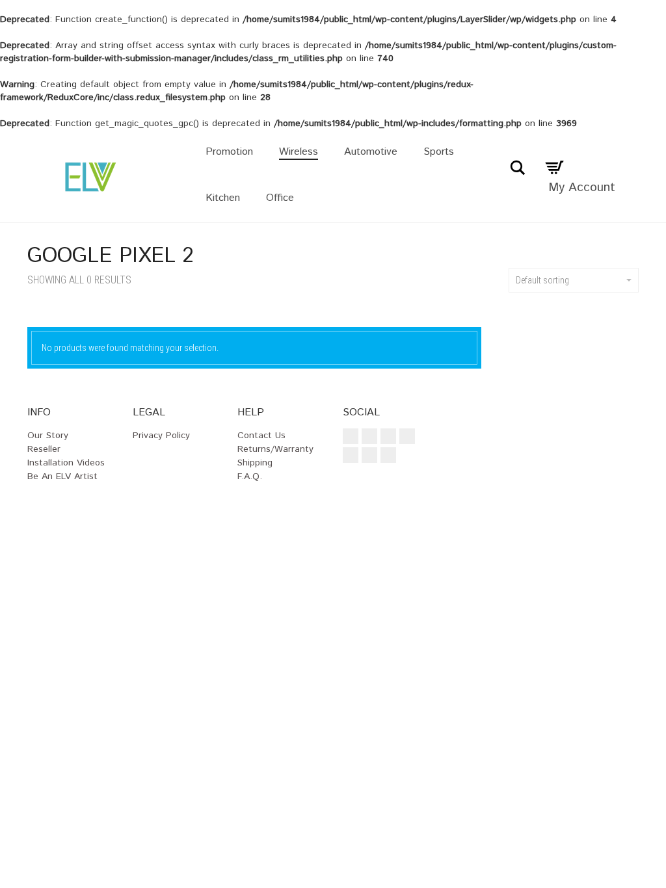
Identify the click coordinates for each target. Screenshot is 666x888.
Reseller (43, 449)
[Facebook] (350, 436)
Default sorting (542, 280)
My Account (581, 187)
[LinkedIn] (369, 455)
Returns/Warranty (275, 449)
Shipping (255, 462)
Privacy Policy (161, 435)
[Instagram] (369, 436)
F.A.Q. (249, 476)
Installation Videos (66, 462)
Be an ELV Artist (62, 476)
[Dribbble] (388, 455)
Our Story (47, 435)
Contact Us (261, 435)
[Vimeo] (407, 436)
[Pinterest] (350, 455)
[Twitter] (388, 436)
